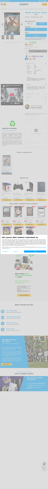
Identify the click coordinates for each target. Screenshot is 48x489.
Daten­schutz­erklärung (42, 247)
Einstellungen (15, 251)
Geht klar (35, 251)
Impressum (8, 248)
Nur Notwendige (5, 251)
